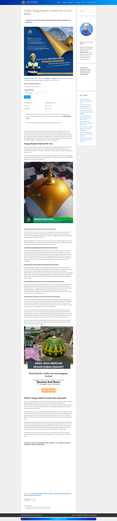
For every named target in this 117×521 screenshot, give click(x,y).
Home (58, 2)
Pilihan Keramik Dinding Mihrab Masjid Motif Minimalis (86, 139)
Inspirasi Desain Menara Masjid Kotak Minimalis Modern (86, 112)
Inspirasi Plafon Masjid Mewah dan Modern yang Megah (86, 128)
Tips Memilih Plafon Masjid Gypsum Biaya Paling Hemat (86, 117)
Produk (64, 2)
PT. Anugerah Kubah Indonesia (39, 232)
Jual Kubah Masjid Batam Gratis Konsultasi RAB (86, 101)
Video (83, 2)
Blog (94, 2)
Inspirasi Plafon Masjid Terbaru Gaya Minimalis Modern (86, 134)
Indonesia (60, 303)
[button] (58, 519)
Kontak (89, 2)
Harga (78, 2)
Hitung (27, 97)
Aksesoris (70, 2)
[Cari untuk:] (86, 11)
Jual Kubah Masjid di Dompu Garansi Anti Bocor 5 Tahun (38, 507)
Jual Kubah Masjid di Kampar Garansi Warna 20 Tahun (37, 508)
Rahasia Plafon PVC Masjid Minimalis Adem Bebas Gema (86, 123)
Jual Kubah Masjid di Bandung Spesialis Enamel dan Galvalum (86, 106)
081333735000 (35, 20)
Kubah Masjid (28, 505)
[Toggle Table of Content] (33, 500)
